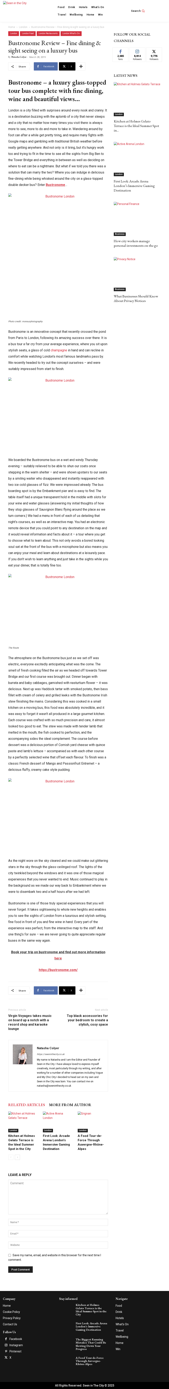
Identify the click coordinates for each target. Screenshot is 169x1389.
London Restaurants (48, 33)
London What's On (71, 33)
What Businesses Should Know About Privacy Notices (136, 298)
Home (11, 27)
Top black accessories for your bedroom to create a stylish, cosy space (87, 1020)
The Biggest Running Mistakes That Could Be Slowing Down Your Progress (91, 1344)
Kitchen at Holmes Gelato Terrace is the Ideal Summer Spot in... (136, 126)
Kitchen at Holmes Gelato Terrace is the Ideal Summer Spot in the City (91, 1309)
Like (120, 50)
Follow (137, 50)
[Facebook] (6, 1339)
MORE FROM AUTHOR (70, 1104)
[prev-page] (10, 1157)
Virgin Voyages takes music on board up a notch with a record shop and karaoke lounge (30, 1022)
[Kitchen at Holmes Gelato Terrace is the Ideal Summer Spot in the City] (23, 1121)
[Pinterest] (6, 1351)
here (58, 958)
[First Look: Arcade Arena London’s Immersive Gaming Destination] (58, 1121)
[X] (6, 1358)
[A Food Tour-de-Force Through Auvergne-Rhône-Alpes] (93, 1121)
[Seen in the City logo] (19, 10)
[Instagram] (6, 1345)
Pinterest (15, 1351)
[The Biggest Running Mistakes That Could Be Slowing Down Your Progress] (66, 1342)
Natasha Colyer (18, 56)
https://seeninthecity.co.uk (51, 1054)
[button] (138, 10)
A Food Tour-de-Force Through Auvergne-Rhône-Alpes (90, 1361)
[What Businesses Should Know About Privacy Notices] (137, 274)
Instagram (16, 1345)
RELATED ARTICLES (26, 1104)
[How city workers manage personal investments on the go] (137, 219)
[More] (81, 66)
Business (119, 234)
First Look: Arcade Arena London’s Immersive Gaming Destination (134, 186)
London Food (28, 33)
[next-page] (17, 1157)
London (23, 27)
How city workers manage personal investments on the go (136, 243)
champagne (59, 350)
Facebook (15, 1339)
